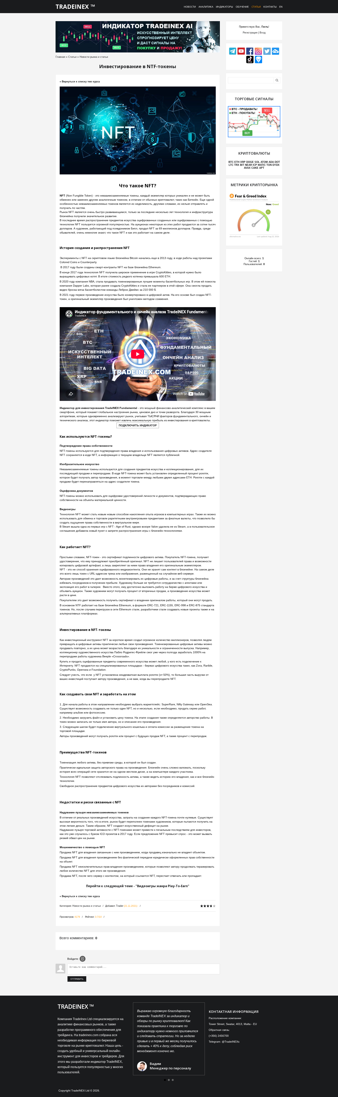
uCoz (104, 1090)
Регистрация (250, 32)
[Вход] (82, 959)
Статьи (72, 56)
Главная (60, 56)
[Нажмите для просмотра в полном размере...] (138, 130)
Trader (119, 905)
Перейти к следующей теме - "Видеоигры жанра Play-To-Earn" (137, 886)
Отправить (76, 979)
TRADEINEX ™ (75, 7)
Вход (263, 32)
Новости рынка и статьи (94, 56)
